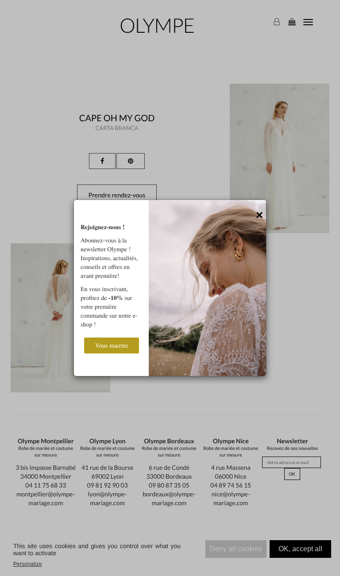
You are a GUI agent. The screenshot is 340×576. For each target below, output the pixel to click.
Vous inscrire (111, 345)
